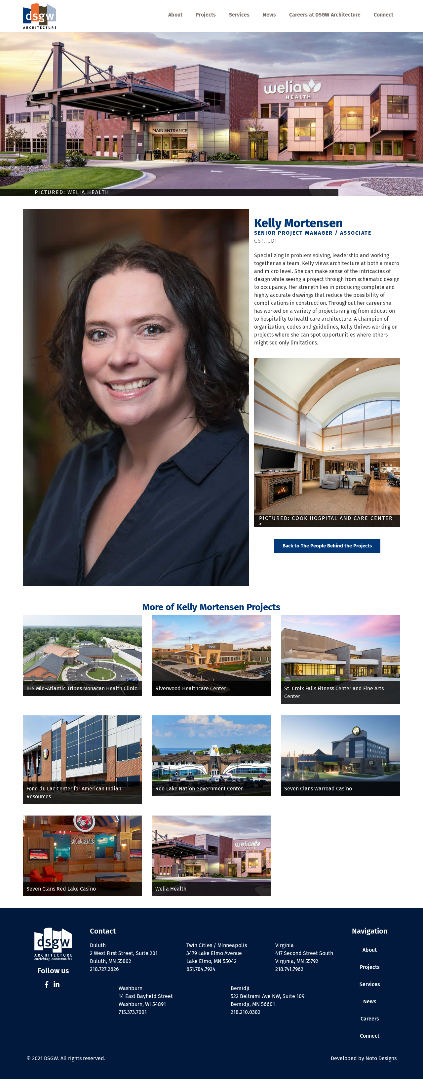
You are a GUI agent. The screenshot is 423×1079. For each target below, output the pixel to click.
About (175, 15)
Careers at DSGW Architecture (325, 15)
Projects (206, 15)
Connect (383, 15)
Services (239, 15)
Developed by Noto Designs (364, 1058)
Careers (370, 1019)
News (269, 15)
